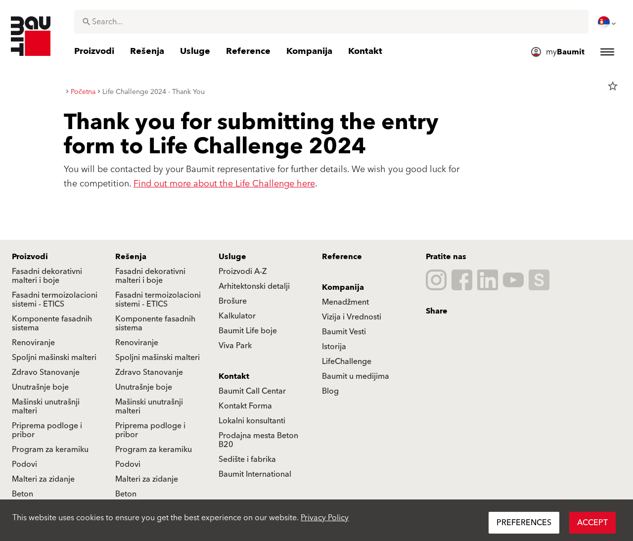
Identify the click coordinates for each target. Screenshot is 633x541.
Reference (342, 257)
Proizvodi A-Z (243, 271)
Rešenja (130, 257)
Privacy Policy (325, 518)
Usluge (232, 257)
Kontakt (234, 376)
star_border (613, 86)
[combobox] (331, 22)
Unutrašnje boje (40, 387)
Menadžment (345, 302)
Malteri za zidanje (43, 479)
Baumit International (255, 474)
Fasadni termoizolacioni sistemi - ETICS (54, 299)
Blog (330, 391)
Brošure (233, 301)
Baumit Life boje (248, 331)
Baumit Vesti (344, 332)
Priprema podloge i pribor (47, 430)
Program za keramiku (50, 449)
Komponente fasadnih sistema (52, 323)
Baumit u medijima (355, 376)
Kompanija (343, 287)
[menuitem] (607, 22)
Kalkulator (237, 316)
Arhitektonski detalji (254, 286)
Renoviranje (33, 343)
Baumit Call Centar (252, 391)
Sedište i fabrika (247, 459)
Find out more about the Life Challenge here (224, 183)
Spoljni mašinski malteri (54, 357)
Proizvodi (30, 257)
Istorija (334, 347)
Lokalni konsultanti (252, 421)
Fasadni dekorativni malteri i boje (47, 276)
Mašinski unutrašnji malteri (46, 406)
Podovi (24, 464)
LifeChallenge (346, 361)
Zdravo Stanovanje (46, 372)
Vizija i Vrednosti (351, 317)
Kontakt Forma (245, 406)
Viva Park (235, 346)
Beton (22, 494)
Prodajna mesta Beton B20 (258, 440)
